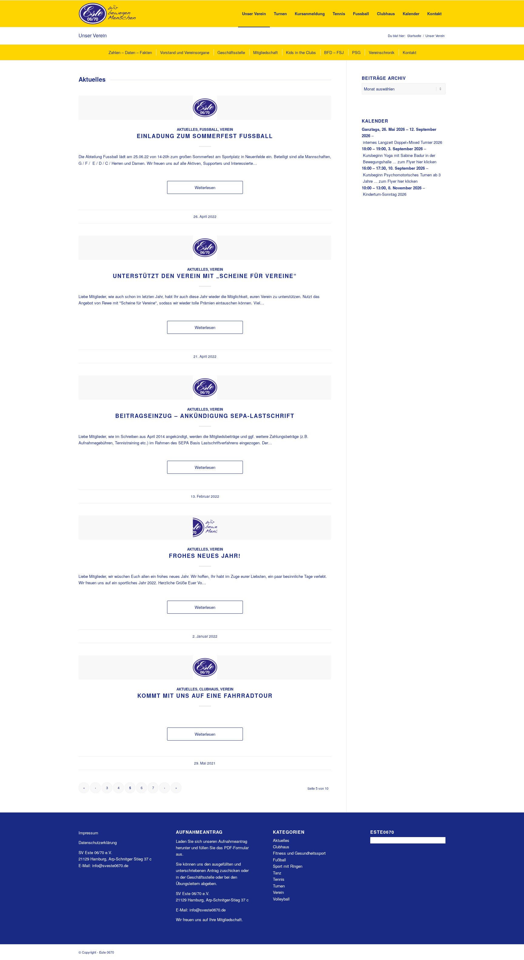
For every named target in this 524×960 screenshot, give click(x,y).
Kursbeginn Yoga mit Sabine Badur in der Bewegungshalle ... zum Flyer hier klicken (399, 158)
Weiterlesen (205, 187)
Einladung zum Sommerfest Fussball (205, 136)
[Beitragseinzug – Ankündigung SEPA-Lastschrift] (205, 387)
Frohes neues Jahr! (205, 556)
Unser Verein (93, 35)
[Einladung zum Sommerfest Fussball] (205, 108)
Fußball (209, 129)
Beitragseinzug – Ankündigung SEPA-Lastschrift (204, 416)
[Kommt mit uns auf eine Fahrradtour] (205, 667)
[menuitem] (254, 13)
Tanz (277, 873)
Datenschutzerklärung (98, 842)
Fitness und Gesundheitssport (299, 853)
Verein (226, 129)
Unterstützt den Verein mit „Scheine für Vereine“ (205, 276)
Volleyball (281, 899)
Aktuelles (187, 129)
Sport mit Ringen (287, 866)
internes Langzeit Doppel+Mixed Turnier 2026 (402, 142)
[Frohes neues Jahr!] (205, 527)
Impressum (88, 833)
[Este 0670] (107, 13)
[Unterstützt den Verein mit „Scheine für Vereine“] (205, 248)
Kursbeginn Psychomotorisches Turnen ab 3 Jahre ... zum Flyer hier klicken (402, 178)
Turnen (279, 886)
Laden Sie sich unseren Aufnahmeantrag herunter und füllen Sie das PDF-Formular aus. (212, 847)
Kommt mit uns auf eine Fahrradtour (205, 696)
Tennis (278, 879)
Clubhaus (208, 689)
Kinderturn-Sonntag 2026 (384, 194)
